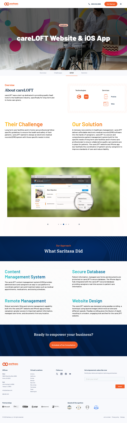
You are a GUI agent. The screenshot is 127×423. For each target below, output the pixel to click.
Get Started (111, 4)
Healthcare (63, 25)
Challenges (58, 73)
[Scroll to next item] (79, 224)
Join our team (107, 417)
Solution (84, 73)
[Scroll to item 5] (68, 224)
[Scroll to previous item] (48, 224)
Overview (43, 73)
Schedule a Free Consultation (63, 345)
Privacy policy (115, 417)
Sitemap (122, 417)
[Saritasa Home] (11, 4)
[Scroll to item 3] (63, 224)
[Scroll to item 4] (66, 224)
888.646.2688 (96, 4)
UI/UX (72, 73)
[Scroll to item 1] (58, 224)
